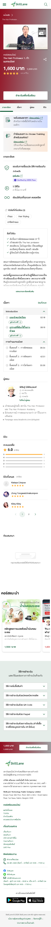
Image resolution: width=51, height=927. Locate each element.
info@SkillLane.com (14, 878)
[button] (10, 216)
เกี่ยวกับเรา (7, 832)
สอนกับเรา (7, 835)
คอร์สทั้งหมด (7, 810)
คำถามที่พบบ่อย (12, 859)
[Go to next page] (35, 514)
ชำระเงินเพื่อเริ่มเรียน (25, 95)
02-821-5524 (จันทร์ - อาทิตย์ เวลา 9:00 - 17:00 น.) (26, 863)
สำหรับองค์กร (8, 816)
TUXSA (6, 813)
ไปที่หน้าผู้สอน (25, 400)
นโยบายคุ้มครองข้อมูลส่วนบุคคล (19, 918)
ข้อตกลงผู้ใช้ (37, 918)
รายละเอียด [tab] (6, 107)
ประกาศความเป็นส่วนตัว (25, 923)
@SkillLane (11, 874)
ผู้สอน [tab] (32, 107)
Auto (34, 47)
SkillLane (10, 871)
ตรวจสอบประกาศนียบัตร (12, 819)
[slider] (23, 47)
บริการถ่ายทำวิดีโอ (9, 838)
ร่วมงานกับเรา (8, 841)
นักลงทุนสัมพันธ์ (9, 844)
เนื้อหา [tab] (19, 107)
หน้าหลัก (6, 15)
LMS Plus (6, 847)
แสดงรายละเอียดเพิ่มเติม (25, 291)
